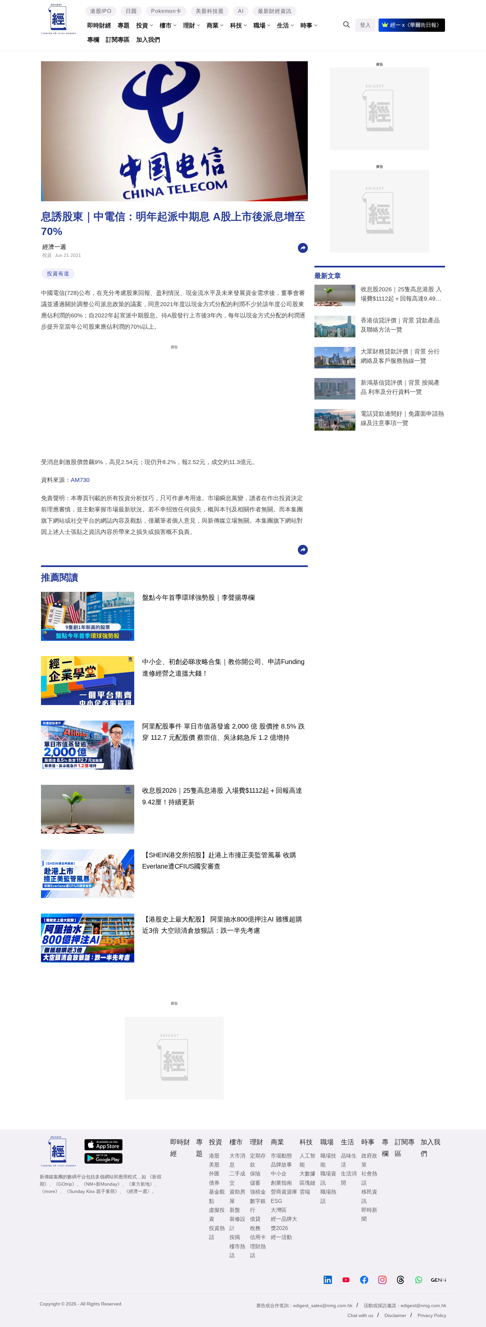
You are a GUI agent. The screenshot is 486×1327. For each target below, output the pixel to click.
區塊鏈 (307, 1183)
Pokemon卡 (166, 11)
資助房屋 (237, 1196)
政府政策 (369, 1160)
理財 (189, 25)
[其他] (303, 247)
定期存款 (258, 1160)
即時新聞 (369, 1214)
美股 (214, 1164)
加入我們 (148, 39)
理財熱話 (258, 1251)
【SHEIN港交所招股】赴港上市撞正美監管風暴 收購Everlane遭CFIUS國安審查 (219, 860)
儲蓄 (255, 1183)
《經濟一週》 (138, 1191)
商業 (213, 25)
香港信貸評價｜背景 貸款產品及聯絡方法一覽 (400, 325)
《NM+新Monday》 (101, 1184)
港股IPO (100, 11)
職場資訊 (328, 1178)
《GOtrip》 (65, 1184)
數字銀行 (258, 1205)
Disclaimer (395, 1315)
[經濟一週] (58, 19)
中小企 (279, 1173)
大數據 (307, 1173)
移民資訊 (369, 1196)
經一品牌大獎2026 (284, 1223)
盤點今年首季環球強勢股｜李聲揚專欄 (198, 597)
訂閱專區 (118, 39)
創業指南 (281, 1183)
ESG (276, 1201)
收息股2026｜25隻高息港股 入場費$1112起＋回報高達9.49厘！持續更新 (401, 295)
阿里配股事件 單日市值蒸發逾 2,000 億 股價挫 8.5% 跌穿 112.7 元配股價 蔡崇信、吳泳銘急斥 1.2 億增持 (223, 732)
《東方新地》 (140, 1184)
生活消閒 (349, 1178)
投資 (142, 25)
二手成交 (237, 1178)
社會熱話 (369, 1178)
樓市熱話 (237, 1251)
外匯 (214, 1173)
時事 (306, 25)
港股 (214, 1156)
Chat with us (360, 1315)
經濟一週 (54, 247)
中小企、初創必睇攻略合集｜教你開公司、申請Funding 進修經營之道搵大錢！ (223, 667)
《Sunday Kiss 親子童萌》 (91, 1191)
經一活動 (281, 1237)
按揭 (234, 1237)
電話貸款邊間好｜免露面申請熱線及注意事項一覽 (402, 418)
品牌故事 (281, 1164)
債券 (214, 1183)
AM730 (80, 480)
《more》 (50, 1191)
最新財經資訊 (275, 11)
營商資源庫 (284, 1192)
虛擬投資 (217, 1214)
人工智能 (307, 1160)
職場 (259, 25)
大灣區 (279, 1210)
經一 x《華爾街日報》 (416, 25)
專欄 (93, 39)
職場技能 (328, 1160)
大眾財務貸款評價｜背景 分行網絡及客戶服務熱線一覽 (400, 356)
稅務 (255, 1228)
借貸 (255, 1219)
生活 (283, 25)
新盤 (234, 1210)
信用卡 (258, 1237)
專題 (124, 25)
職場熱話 (328, 1196)
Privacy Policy (432, 1315)
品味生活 (349, 1160)
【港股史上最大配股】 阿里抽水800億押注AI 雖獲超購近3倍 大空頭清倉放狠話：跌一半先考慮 (222, 925)
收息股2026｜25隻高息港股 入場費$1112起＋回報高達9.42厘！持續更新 (222, 796)
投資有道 (58, 273)
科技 (236, 25)
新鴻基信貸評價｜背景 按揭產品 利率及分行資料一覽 (400, 387)
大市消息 (237, 1160)
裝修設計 (237, 1223)
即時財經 (99, 25)
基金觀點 (217, 1196)
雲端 (305, 1192)
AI (241, 11)
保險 (255, 1173)
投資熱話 (217, 1232)
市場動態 (281, 1156)
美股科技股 (210, 11)
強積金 (258, 1192)
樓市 (166, 25)
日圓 (131, 11)
